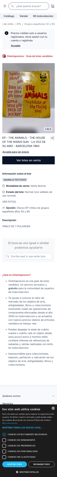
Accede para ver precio (15, 151)
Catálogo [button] (9, 16)
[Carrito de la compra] (53, 6)
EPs (19, 23)
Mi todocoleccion (43, 16)
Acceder (16, 45)
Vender (24, 16)
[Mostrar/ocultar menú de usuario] (4, 6)
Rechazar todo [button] (41, 464)
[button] (28, 427)
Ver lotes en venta (28, 160)
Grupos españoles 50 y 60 (39, 23)
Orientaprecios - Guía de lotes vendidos (30, 56)
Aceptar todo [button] (14, 464)
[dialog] (28, 440)
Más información (9, 423)
